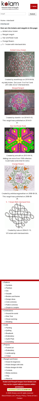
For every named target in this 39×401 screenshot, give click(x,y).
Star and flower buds (18, 126)
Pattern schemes (12, 305)
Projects (7, 345)
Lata (18, 230)
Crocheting (10, 342)
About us (9, 378)
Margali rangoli (18, 88)
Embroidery (10, 336)
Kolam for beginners (13, 362)
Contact (19, 398)
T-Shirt (8, 356)
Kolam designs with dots (14, 364)
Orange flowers (18, 164)
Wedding (9, 322)
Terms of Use (31, 396)
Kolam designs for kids (14, 367)
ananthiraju (18, 79)
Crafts (6, 325)
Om (7, 291)
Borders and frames (13, 296)
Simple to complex (12, 307)
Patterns (7, 282)
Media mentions (11, 373)
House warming (11, 319)
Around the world (12, 313)
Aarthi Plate (10, 339)
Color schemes (11, 302)
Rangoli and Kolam (11, 359)
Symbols (9, 285)
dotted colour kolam (18, 50)
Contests (9, 370)
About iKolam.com (8, 396)
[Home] (10, 9)
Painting (9, 328)
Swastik (9, 293)
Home (2, 20)
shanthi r (18, 117)
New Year (9, 316)
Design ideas (10, 299)
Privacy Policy (21, 396)
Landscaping (10, 353)
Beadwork (9, 333)
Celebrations (8, 311)
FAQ (7, 376)
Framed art (10, 347)
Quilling (8, 330)
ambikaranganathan (18, 193)
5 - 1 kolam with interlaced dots (18, 202)
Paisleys (9, 288)
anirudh (18, 155)
